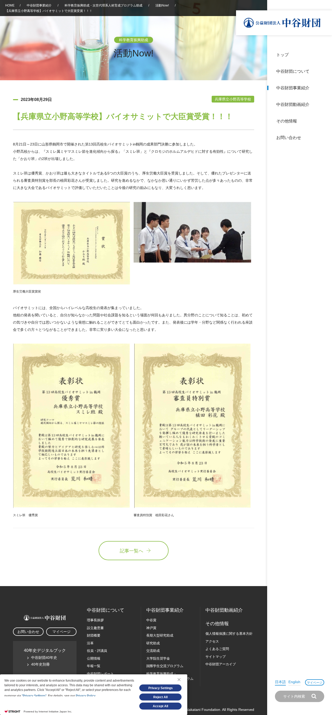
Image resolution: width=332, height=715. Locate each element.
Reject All (160, 697)
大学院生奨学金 (158, 658)
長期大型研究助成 (159, 635)
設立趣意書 (95, 628)
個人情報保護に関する (229, 634)
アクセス (212, 641)
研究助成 (153, 643)
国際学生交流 (164, 666)
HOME (10, 5)
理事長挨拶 (95, 620)
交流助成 (153, 651)
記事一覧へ (131, 550)
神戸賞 (151, 628)
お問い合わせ (288, 137)
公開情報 (93, 658)
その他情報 (286, 121)
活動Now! (162, 5)
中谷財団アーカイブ (220, 664)
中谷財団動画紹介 (292, 104)
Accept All (160, 706)
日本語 (280, 682)
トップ (282, 55)
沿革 (324, 104)
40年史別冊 (40, 664)
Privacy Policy (85, 696)
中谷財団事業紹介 (292, 88)
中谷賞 (151, 620)
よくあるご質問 (217, 649)
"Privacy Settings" (34, 696)
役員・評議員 (97, 651)
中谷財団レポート (100, 674)
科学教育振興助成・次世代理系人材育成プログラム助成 (103, 5)
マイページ (314, 682)
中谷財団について (292, 71)
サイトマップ (215, 657)
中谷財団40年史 (44, 657)
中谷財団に (105, 610)
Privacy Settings (160, 688)
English (294, 682)
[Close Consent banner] (179, 679)
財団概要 (93, 635)
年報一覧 (93, 666)
